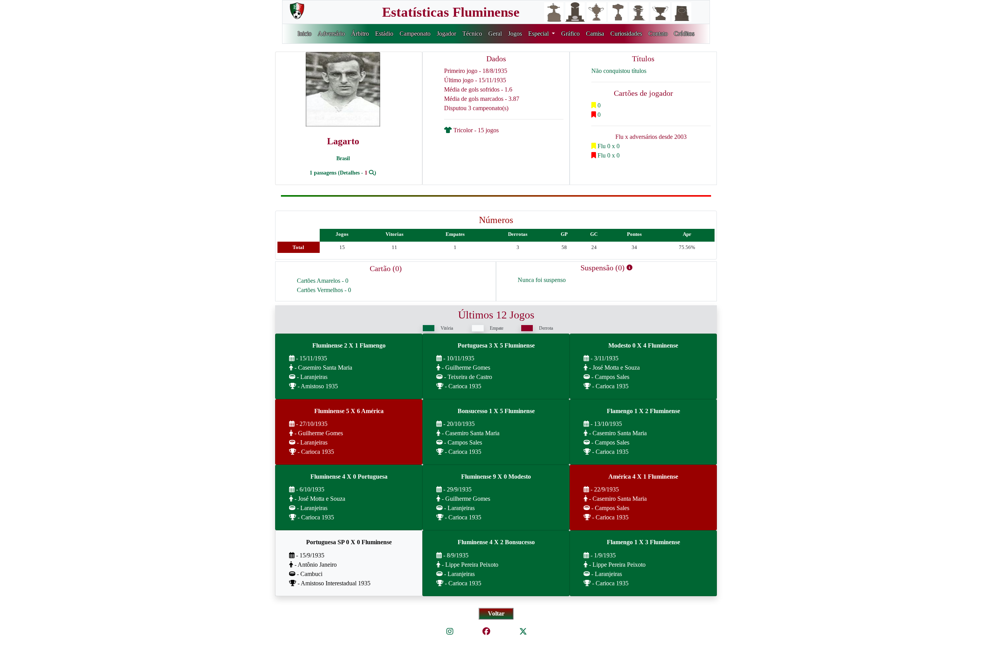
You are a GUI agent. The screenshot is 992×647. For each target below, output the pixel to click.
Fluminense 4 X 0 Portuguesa (349, 476)
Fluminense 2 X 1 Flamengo (349, 345)
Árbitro (360, 33)
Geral (495, 33)
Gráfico (570, 33)
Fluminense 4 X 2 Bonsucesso (496, 542)
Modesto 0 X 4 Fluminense (643, 345)
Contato (658, 33)
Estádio (384, 33)
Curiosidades (626, 33)
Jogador (446, 33)
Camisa (595, 33)
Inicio (305, 33)
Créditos (684, 33)
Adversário (331, 33)
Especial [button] (539, 33)
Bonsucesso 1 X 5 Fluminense (496, 411)
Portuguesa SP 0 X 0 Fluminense (349, 542)
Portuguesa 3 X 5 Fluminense (496, 345)
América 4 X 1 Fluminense (643, 476)
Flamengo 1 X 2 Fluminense (643, 411)
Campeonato (415, 33)
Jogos (515, 33)
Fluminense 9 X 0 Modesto (496, 476)
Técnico (472, 33)
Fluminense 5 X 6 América (349, 411)
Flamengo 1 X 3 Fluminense (643, 542)
